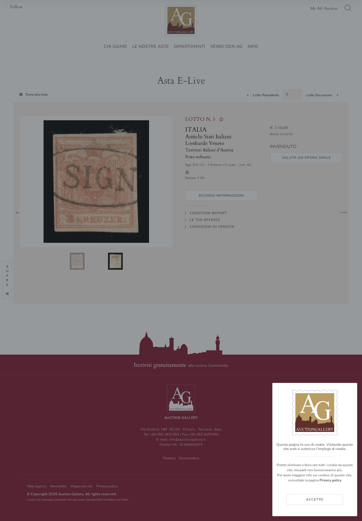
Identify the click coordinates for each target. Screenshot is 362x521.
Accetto (314, 499)
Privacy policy (330, 480)
